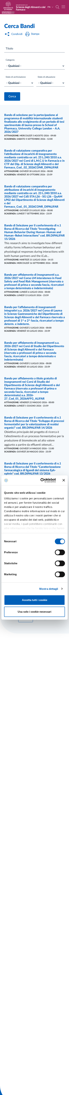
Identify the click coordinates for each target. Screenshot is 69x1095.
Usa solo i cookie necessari (34, 611)
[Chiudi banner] (63, 480)
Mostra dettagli (48, 588)
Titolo (9, 48)
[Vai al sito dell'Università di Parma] (9, 7)
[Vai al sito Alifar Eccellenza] (8, 13)
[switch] (60, 552)
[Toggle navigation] (63, 7)
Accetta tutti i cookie (34, 599)
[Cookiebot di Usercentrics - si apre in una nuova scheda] (42, 480)
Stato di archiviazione (16, 77)
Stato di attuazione (46, 77)
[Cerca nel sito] (57, 7)
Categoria (10, 60)
